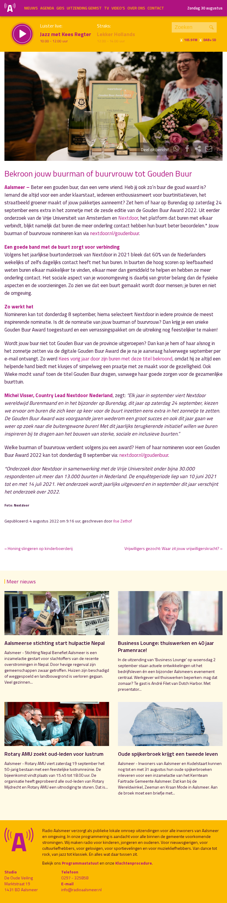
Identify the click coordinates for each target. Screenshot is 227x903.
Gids (60, 8)
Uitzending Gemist (84, 8)
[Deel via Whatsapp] (176, 149)
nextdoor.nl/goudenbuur (114, 233)
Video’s (118, 8)
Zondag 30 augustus (205, 8)
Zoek (211, 27)
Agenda (47, 8)
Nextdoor (128, 218)
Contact (155, 8)
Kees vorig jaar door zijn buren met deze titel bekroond (115, 359)
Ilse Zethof (122, 521)
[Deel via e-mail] (209, 149)
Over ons (136, 8)
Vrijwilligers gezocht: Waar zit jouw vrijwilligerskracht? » (173, 548)
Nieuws (31, 8)
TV (106, 8)
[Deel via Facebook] (187, 149)
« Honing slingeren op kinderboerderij (38, 548)
